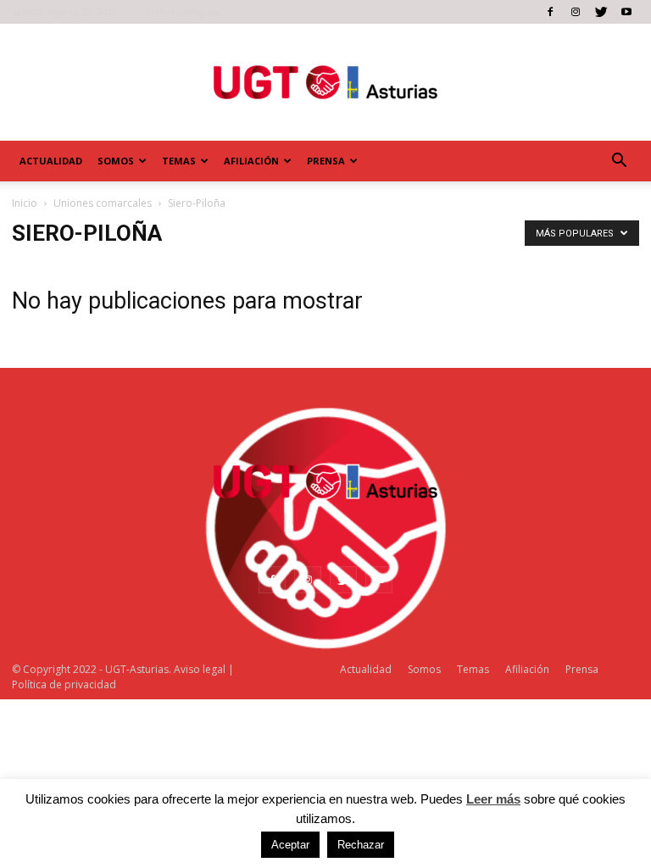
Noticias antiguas (182, 11)
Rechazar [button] (360, 844)
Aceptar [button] (290, 844)
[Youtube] (626, 12)
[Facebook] (550, 12)
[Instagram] (575, 12)
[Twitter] (601, 12)
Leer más (493, 799)
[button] (618, 161)
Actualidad (50, 160)
